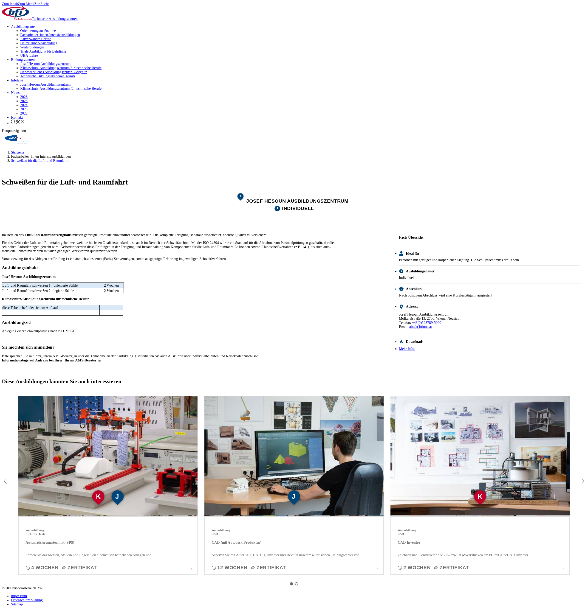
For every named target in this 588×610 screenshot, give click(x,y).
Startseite (17, 152)
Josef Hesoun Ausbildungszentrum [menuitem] (45, 64)
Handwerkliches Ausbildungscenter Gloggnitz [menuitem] (53, 72)
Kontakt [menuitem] (17, 117)
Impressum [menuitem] (19, 596)
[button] (291, 583)
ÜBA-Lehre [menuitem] (29, 55)
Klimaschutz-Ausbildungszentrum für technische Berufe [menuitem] (61, 68)
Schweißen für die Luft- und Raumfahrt (39, 160)
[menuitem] (18, 123)
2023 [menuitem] (24, 109)
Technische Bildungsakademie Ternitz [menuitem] (47, 76)
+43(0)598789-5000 (426, 323)
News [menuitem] (15, 93)
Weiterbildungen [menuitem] (32, 47)
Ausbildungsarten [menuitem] (24, 26)
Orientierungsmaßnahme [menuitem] (38, 31)
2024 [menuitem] (24, 105)
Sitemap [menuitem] (17, 604)
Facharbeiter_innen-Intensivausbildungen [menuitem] (50, 35)
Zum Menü (26, 4)
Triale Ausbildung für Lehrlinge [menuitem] (43, 51)
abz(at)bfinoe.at (420, 327)
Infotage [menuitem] (17, 80)
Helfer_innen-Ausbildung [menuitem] (38, 43)
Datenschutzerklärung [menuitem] (27, 600)
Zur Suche (41, 4)
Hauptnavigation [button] (14, 131)
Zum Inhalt (10, 4)
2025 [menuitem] (24, 101)
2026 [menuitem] (24, 97)
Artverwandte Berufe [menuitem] (35, 39)
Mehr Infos (407, 349)
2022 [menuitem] (24, 113)
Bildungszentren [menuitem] (23, 60)
